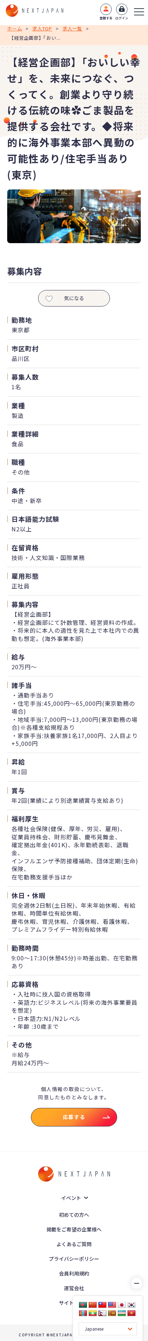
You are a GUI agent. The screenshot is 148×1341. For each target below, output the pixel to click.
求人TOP (42, 28)
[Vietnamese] (131, 1313)
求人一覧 (72, 28)
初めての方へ (74, 1214)
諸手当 (21, 685)
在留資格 (25, 547)
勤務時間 (25, 948)
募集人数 (25, 376)
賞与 (18, 790)
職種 (18, 462)
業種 (18, 405)
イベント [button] (71, 1197)
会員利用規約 (74, 1273)
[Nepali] (102, 1313)
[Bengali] (83, 1305)
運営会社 (74, 1288)
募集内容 (25, 604)
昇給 (18, 761)
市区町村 (25, 348)
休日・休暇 (28, 895)
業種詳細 (25, 433)
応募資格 (25, 984)
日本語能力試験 (35, 519)
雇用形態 (25, 576)
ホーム (14, 28)
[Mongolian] (83, 1313)
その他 (21, 1044)
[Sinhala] (112, 1313)
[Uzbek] (121, 1313)
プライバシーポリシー (74, 1258)
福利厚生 (25, 818)
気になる (74, 298)
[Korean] (131, 1305)
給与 (18, 656)
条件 (18, 490)
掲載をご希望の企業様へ (74, 1229)
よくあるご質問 (74, 1244)
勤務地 (21, 320)
